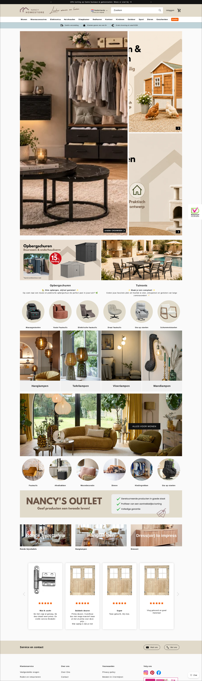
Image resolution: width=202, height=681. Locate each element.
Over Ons (65, 672)
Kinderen (120, 19)
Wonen (24, 19)
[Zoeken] (160, 10)
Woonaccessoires (39, 19)
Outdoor (131, 19)
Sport (141, 19)
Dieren (150, 19)
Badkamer (97, 19)
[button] (25, 594)
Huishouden (69, 19)
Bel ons (174, 647)
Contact (64, 677)
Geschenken (162, 19)
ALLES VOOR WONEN (144, 426)
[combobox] (137, 10)
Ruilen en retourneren (30, 677)
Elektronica (55, 19)
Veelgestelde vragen (29, 672)
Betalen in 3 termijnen (112, 677)
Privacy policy (108, 672)
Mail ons (154, 647)
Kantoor (109, 19)
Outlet (175, 19)
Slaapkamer (83, 19)
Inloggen (170, 10)
